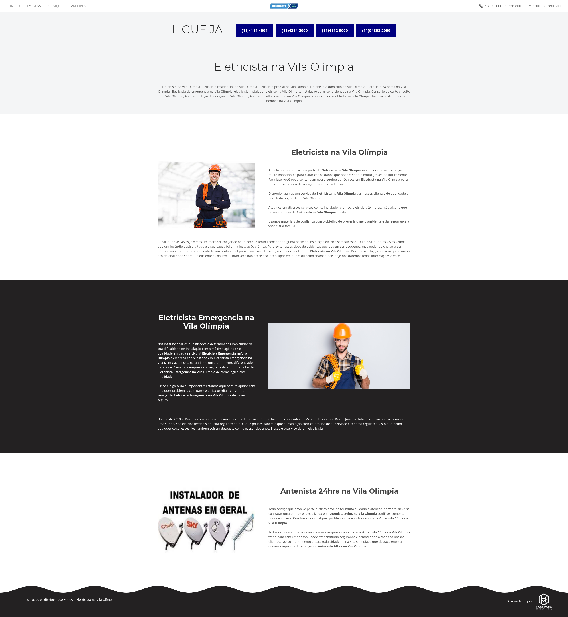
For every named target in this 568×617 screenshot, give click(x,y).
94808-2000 (554, 6)
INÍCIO (15, 6)
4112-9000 (534, 6)
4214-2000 (515, 6)
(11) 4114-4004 (493, 6)
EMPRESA (34, 6)
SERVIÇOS (55, 6)
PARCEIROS (77, 6)
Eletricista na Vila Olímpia (95, 599)
